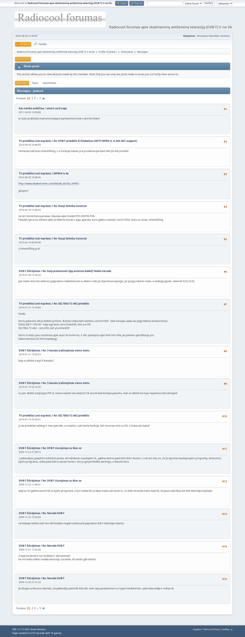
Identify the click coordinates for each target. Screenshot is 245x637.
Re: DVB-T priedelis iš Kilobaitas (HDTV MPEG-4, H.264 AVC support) (95, 141)
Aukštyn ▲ (227, 629)
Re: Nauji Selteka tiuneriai (70, 206)
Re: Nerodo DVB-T (53, 513)
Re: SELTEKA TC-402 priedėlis (71, 303)
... (37, 98)
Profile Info (22, 59)
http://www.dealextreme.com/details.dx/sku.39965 (48, 183)
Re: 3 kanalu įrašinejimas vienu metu (66, 350)
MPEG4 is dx (61, 173)
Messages (22, 83)
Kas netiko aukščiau (31, 108)
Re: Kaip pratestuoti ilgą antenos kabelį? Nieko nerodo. (77, 271)
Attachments (49, 83)
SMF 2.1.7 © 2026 (20, 629)
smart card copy (57, 108)
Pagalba (197, 629)
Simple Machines (38, 629)
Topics (35, 83)
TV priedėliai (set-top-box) (35, 141)
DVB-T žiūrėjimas (30, 271)
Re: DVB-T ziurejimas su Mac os (62, 448)
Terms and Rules (211, 629)
